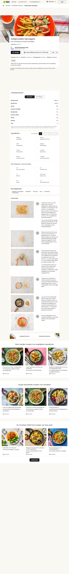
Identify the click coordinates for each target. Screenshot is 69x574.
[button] (51, 2)
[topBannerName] (34, 11)
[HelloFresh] (6, 2)
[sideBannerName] (34, 80)
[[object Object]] (53, 52)
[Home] (3, 6)
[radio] (11, 44)
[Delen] (56, 52)
